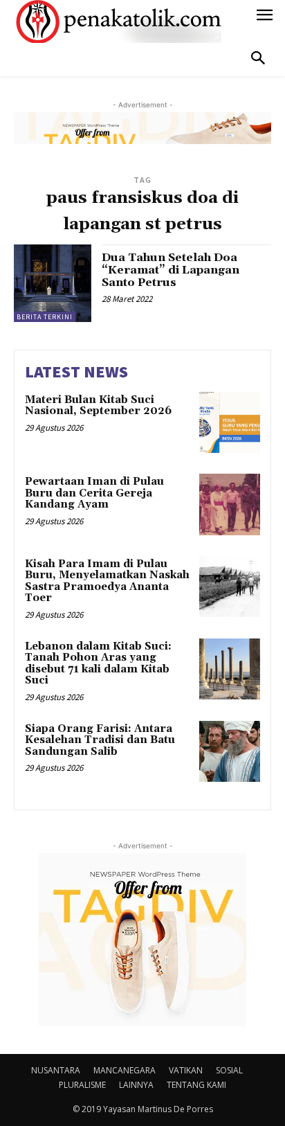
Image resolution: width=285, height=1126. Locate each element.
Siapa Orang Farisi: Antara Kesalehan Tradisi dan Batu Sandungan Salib (100, 740)
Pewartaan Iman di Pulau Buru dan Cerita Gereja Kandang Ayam (94, 493)
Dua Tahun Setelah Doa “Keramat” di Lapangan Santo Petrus (170, 270)
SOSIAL (229, 1070)
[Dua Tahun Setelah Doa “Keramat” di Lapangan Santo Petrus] (52, 283)
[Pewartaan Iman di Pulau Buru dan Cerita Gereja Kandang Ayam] (229, 504)
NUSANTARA (55, 1070)
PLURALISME (82, 1085)
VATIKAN (186, 1070)
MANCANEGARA (124, 1070)
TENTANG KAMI (196, 1085)
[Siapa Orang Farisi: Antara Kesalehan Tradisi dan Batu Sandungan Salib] (229, 751)
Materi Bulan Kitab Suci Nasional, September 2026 (98, 405)
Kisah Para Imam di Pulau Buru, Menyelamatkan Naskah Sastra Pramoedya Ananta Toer (107, 581)
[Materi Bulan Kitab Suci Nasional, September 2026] (229, 422)
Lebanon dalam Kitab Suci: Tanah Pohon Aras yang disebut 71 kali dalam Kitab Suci (98, 664)
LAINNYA (136, 1085)
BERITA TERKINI (45, 316)
